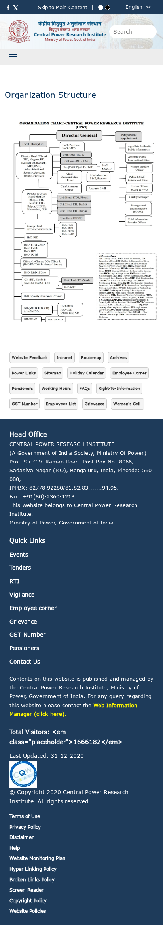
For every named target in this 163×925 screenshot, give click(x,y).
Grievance (94, 403)
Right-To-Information (119, 388)
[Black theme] (107, 7)
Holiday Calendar (87, 372)
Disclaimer (21, 837)
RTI (14, 581)
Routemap (91, 357)
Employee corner (33, 608)
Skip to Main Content (62, 7)
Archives (118, 357)
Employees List (61, 403)
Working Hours (56, 388)
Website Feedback (30, 357)
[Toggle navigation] (13, 57)
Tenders (20, 567)
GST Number (24, 403)
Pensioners (22, 388)
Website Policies (27, 911)
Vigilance (21, 594)
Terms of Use (24, 816)
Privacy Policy (25, 827)
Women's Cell (127, 403)
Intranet (64, 357)
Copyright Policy (28, 901)
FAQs (85, 388)
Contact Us (24, 661)
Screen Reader (26, 890)
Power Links (24, 372)
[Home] (56, 31)
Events (18, 554)
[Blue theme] (100, 7)
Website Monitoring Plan (37, 858)
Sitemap (52, 372)
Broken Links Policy (32, 880)
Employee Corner (129, 372)
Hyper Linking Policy (33, 869)
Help (14, 848)
